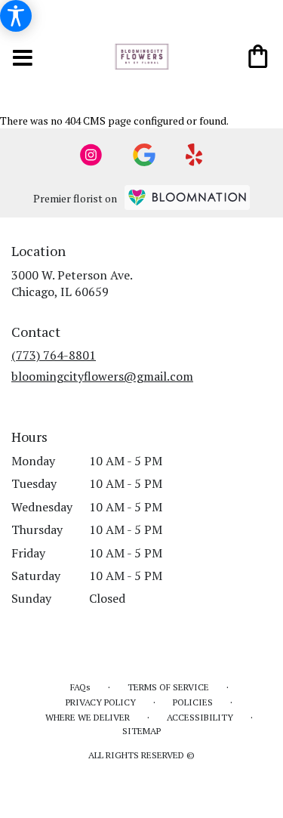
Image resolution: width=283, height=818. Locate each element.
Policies (193, 702)
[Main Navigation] (23, 59)
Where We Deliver (87, 717)
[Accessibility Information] (16, 16)
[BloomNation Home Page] (187, 197)
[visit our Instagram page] (91, 155)
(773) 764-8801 (53, 355)
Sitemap (141, 730)
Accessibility (200, 717)
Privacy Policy (101, 702)
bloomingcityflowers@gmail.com (102, 376)
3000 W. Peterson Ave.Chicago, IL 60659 (72, 283)
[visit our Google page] (144, 155)
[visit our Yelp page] (194, 155)
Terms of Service (168, 687)
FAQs (80, 687)
